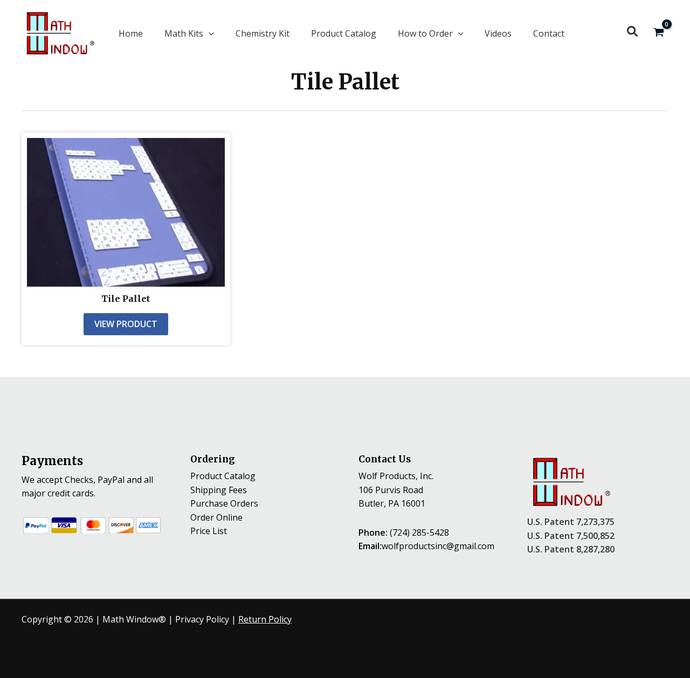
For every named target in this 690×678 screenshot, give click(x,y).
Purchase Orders (224, 503)
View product (125, 324)
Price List (208, 531)
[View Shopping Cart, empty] (658, 33)
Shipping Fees (218, 490)
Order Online (216, 517)
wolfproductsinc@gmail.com (438, 546)
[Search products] (632, 31)
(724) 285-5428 (419, 532)
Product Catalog (223, 476)
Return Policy (265, 619)
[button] (189, 33)
